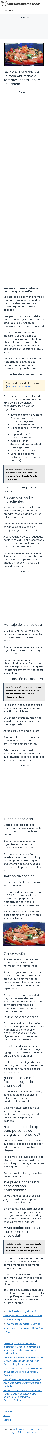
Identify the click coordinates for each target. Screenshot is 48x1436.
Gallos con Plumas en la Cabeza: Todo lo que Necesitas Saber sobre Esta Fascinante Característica (22, 1395)
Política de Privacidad (24, 1429)
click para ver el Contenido (19, 386)
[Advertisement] (24, 28)
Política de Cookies (28, 1432)
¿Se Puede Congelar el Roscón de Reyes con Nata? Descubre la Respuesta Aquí (23, 1315)
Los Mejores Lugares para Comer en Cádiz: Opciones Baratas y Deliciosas (23, 1372)
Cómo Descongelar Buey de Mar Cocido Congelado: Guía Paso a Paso (23, 1328)
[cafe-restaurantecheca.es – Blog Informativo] (20, 3)
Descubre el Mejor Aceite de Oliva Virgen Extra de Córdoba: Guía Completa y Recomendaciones (23, 1361)
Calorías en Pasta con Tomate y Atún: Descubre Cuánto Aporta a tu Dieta (22, 1383)
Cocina (7, 1411)
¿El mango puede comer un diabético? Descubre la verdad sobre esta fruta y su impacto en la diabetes (22, 1348)
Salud (6, 1415)
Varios (7, 1419)
